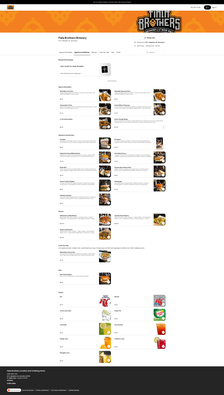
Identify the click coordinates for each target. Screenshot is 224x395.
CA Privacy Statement (58, 390)
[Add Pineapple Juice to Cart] (108, 360)
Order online (11, 383)
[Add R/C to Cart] (108, 304)
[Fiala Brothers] (10, 7)
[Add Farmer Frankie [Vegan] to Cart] (108, 189)
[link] (65, 52)
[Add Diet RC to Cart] (163, 304)
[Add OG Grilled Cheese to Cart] (163, 161)
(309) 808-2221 (12, 374)
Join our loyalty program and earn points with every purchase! (112, 2)
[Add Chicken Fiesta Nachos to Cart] (163, 223)
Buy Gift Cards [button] (196, 7)
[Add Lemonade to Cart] (108, 332)
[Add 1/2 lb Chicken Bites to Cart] (108, 126)
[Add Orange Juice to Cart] (108, 346)
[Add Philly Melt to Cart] (108, 175)
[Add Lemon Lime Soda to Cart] (108, 318)
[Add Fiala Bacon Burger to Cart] (108, 203)
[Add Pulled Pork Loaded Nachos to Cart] (108, 223)
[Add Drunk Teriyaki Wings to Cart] (163, 126)
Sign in (214, 7)
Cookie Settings (74, 390)
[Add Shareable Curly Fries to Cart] (108, 98)
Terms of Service (28, 390)
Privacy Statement (42, 390)
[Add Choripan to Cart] (108, 147)
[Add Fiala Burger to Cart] (163, 189)
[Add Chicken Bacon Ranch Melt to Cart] (163, 175)
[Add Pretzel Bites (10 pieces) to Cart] (163, 112)
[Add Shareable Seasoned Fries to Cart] (163, 98)
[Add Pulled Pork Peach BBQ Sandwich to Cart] (108, 161)
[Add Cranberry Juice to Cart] (163, 346)
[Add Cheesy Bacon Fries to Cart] (108, 112)
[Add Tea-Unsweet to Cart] (163, 332)
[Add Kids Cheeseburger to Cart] (108, 282)
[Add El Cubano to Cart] (163, 147)
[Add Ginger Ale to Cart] (163, 318)
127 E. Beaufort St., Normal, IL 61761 (18, 376)
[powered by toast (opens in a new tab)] (14, 390)
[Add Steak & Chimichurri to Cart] (108, 237)
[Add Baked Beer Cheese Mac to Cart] (108, 259)
